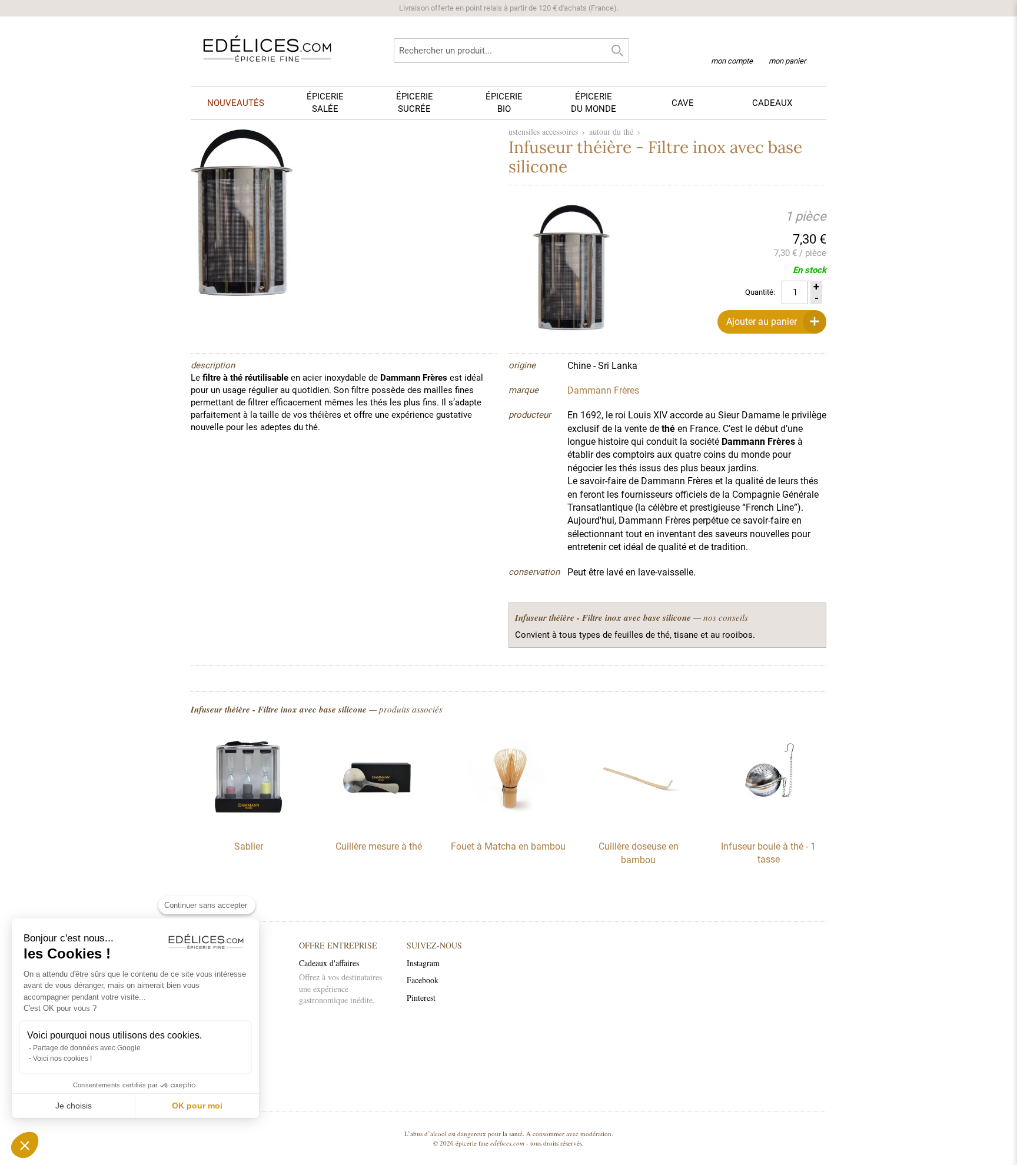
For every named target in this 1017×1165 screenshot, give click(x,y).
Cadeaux (772, 103)
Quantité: (760, 292)
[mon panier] (787, 46)
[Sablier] (248, 825)
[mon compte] (732, 46)
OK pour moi (197, 1105)
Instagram (423, 962)
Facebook (422, 980)
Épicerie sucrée (414, 102)
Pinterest (421, 997)
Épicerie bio (504, 102)
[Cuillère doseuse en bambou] (638, 825)
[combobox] (511, 50)
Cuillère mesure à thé (378, 846)
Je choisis (73, 1105)
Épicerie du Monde (593, 102)
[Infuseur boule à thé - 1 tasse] (768, 825)
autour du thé (611, 131)
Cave (683, 103)
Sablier (248, 846)
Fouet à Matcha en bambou (508, 846)
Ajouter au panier (761, 321)
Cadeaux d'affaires (329, 962)
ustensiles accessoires (543, 131)
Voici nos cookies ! (62, 1058)
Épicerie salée (325, 102)
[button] (25, 1145)
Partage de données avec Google (87, 1048)
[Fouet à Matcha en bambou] (508, 825)
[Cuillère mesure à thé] (378, 825)
